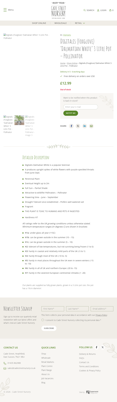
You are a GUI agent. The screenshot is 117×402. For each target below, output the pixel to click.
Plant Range (46, 370)
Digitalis (67, 35)
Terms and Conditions (89, 366)
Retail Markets (47, 362)
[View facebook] (96, 347)
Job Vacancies (47, 378)
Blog (43, 382)
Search (90, 10)
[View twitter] (103, 347)
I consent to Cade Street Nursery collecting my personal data (73, 320)
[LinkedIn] (84, 126)
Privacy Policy (101, 315)
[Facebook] (71, 126)
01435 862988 (14, 363)
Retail (78, 23)
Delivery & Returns (87, 354)
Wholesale (61, 23)
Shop (43, 353)
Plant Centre (47, 366)
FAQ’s (81, 358)
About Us (45, 374)
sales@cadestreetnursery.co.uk (21, 368)
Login (103, 10)
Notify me (71, 113)
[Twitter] (77, 126)
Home (62, 63)
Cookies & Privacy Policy (89, 370)
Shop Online (39, 23)
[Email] (91, 126)
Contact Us (84, 362)
